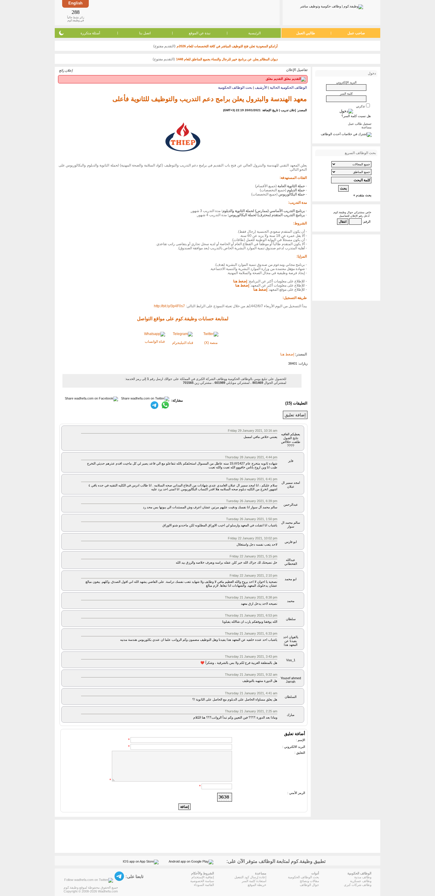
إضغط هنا (287, 354)
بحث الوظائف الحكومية (235, 87)
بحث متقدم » (362, 195)
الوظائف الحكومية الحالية (288, 87)
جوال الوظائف (309, 885)
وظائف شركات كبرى (357, 885)
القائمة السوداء (204, 885)
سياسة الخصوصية (202, 881)
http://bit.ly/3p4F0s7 (169, 306)
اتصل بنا (145, 33)
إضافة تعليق (295, 415)
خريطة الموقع (257, 885)
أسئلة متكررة (90, 33)
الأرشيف (261, 87)
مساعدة (366, 127)
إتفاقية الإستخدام (202, 877)
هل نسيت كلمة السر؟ (356, 116)
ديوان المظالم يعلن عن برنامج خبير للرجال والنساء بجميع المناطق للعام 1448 (227, 59)
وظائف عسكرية (360, 881)
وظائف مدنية (362, 877)
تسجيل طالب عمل (359, 123)
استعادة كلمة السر (254, 881)
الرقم (366, 221)
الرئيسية (254, 33)
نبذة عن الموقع (199, 33)
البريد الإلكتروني (346, 82)
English (75, 3)
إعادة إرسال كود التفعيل (250, 877)
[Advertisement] (184, 12)
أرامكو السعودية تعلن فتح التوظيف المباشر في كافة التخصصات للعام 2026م (227, 46)
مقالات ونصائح (309, 881)
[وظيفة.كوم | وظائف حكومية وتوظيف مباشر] (331, 5)
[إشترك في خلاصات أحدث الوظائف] (346, 134)
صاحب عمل (356, 33)
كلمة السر (346, 93)
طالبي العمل (305, 33)
